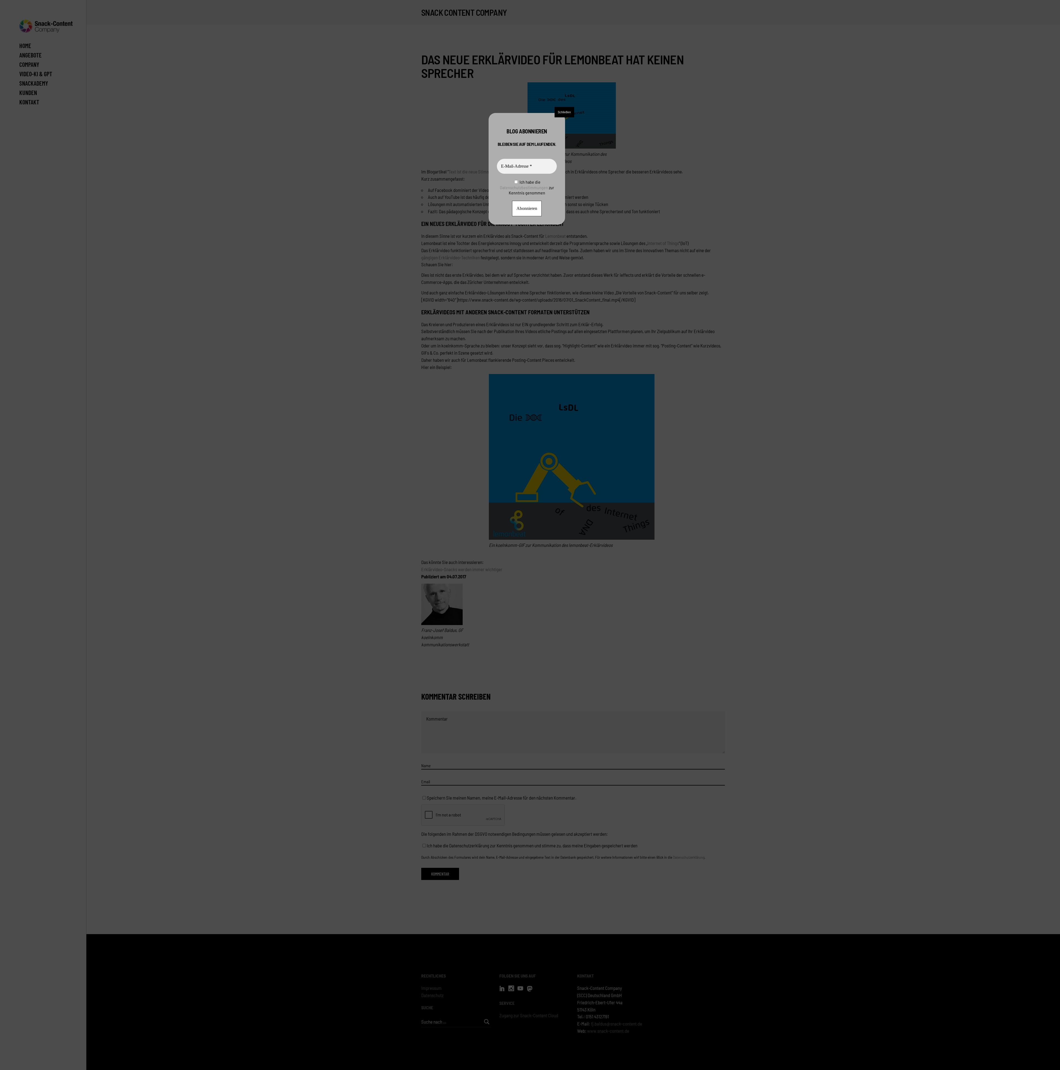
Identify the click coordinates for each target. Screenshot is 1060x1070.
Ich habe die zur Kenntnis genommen (527, 187)
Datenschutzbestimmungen (524, 187)
